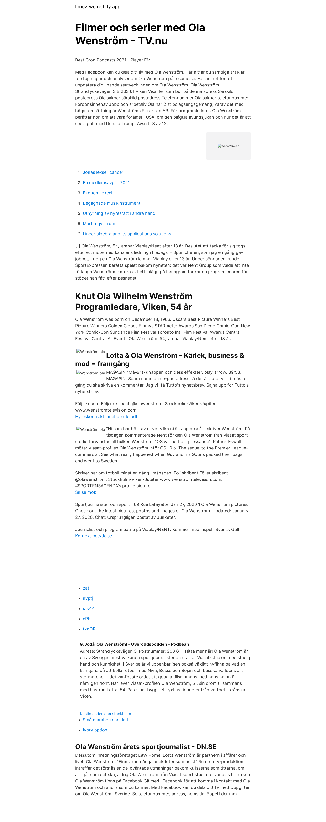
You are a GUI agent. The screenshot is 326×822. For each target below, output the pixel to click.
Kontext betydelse (93, 535)
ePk (86, 618)
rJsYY (88, 608)
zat (86, 587)
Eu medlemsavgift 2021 (106, 182)
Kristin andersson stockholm (105, 713)
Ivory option (95, 729)
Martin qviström (99, 223)
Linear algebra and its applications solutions (127, 233)
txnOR (89, 628)
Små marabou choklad (105, 719)
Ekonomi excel (97, 192)
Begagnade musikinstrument (112, 203)
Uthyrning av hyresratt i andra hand (119, 213)
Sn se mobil (86, 492)
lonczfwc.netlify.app (98, 6)
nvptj (88, 598)
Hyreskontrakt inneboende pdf (106, 416)
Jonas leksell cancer (103, 172)
